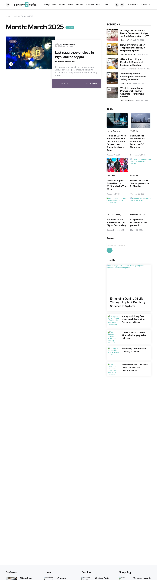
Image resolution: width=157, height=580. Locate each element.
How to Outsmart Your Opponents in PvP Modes (139, 183)
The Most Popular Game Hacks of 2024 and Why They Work (117, 185)
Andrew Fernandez (128, 54)
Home (8, 16)
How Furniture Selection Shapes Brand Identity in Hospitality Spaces (132, 47)
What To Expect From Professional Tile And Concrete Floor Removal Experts (132, 92)
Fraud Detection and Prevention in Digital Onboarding (116, 222)
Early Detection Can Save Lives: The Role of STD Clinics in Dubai (134, 367)
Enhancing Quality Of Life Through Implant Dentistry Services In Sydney (127, 302)
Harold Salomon (69, 45)
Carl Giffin (134, 131)
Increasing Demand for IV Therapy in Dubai (134, 350)
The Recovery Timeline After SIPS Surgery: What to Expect (134, 335)
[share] (11, 64)
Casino (13, 41)
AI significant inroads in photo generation (138, 222)
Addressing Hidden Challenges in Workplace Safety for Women (133, 76)
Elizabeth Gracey (114, 215)
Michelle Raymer (127, 100)
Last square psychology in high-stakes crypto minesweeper (74, 56)
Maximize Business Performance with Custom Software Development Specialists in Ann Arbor (116, 143)
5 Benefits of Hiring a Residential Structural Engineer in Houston (131, 62)
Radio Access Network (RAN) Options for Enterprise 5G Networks (137, 141)
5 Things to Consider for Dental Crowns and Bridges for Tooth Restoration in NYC (134, 33)
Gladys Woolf (126, 40)
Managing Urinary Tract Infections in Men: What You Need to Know (133, 319)
